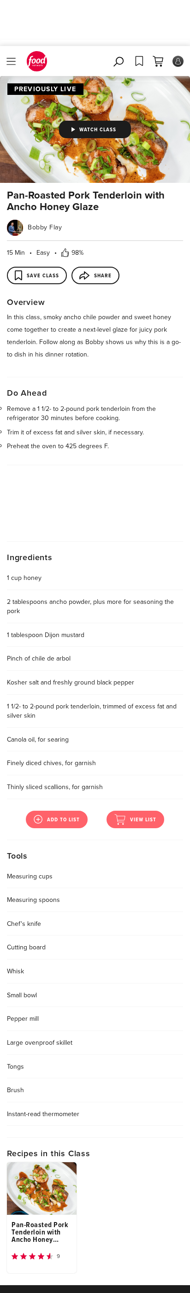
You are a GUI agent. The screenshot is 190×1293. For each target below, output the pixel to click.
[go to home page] (37, 61)
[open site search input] (119, 61)
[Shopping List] (158, 61)
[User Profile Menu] (178, 61)
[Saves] (139, 61)
